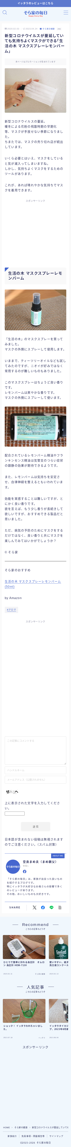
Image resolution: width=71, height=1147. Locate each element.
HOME (6, 1127)
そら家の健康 (48, 29)
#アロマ (11, 609)
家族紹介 (12, 1136)
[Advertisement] (35, 230)
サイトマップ (56, 1136)
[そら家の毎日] (36, 14)
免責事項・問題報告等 (33, 1136)
